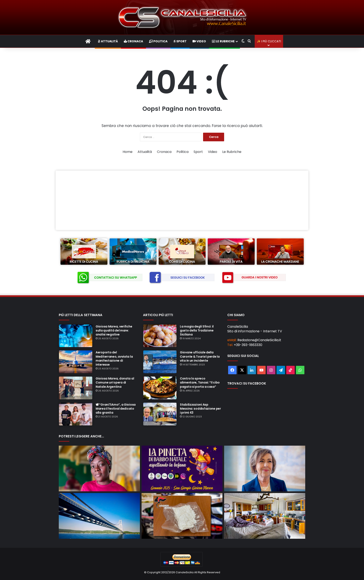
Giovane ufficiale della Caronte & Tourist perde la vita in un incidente (200, 356)
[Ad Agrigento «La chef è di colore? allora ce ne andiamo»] (99, 468)
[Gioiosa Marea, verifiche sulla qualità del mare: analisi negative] (75, 335)
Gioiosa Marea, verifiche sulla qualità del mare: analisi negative (114, 330)
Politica (160, 41)
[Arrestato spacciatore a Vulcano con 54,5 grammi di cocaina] (182, 516)
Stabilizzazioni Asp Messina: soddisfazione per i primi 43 (200, 408)
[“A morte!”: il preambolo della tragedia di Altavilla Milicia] (264, 516)
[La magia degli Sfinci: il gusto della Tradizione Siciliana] (160, 335)
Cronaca (135, 41)
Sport (181, 41)
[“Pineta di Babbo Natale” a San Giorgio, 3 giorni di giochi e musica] (182, 468)
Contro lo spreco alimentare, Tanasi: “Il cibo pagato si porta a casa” (200, 382)
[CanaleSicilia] (182, 17)
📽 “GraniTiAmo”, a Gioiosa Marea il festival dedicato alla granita (116, 408)
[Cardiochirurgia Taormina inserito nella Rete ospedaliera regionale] (264, 468)
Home (127, 152)
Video (201, 41)
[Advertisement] (182, 200)
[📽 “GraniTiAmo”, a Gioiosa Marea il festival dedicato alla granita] (75, 414)
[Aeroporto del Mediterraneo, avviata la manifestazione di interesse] (75, 361)
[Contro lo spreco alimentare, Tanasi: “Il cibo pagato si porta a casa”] (160, 388)
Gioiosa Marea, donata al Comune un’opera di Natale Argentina (115, 382)
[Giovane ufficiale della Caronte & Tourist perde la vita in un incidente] (160, 361)
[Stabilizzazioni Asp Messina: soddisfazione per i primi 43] (160, 414)
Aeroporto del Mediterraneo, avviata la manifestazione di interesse (114, 358)
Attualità (109, 41)
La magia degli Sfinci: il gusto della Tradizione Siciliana (197, 330)
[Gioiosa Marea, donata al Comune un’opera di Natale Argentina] (75, 388)
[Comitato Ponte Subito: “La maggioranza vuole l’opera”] (99, 516)
